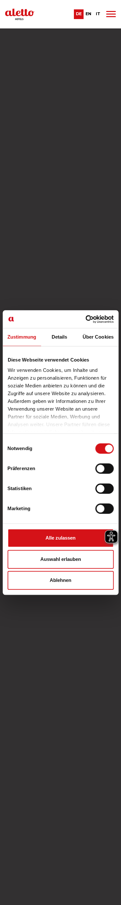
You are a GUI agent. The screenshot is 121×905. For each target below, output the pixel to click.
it (98, 13)
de (79, 13)
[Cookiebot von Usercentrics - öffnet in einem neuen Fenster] (86, 319)
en (88, 13)
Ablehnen (60, 580)
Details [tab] (59, 337)
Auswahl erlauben (60, 559)
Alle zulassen (60, 538)
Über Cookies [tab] (98, 337)
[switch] (104, 468)
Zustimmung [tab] (21, 337)
